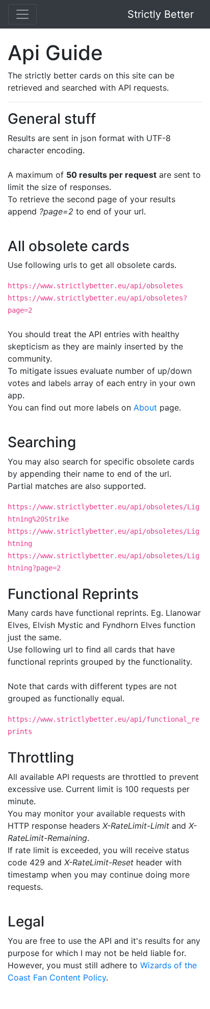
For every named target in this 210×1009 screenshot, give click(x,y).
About (145, 407)
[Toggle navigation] (22, 14)
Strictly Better (160, 14)
